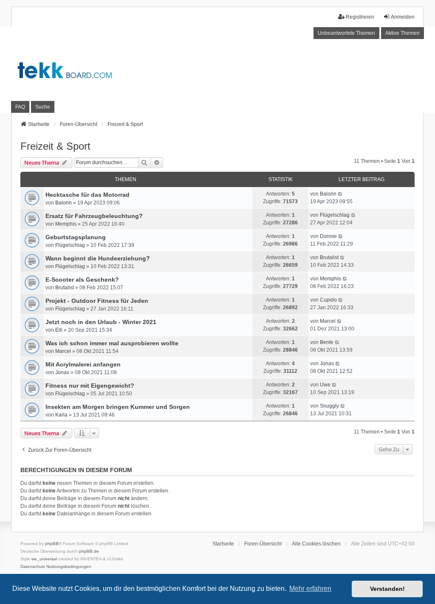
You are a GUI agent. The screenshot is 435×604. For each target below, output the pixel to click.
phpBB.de (89, 551)
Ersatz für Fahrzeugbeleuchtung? (94, 216)
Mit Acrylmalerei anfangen (83, 364)
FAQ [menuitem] (20, 107)
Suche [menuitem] (42, 107)
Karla (61, 415)
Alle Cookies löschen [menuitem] (316, 544)
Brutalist (329, 257)
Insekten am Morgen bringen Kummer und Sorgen (117, 406)
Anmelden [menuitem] (403, 17)
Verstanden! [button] (387, 588)
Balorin (63, 203)
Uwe (325, 385)
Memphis (65, 224)
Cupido (328, 300)
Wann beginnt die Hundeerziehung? (97, 258)
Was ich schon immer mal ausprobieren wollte (111, 343)
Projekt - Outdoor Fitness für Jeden (96, 300)
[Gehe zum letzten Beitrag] (340, 194)
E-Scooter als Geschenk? (82, 279)
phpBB (52, 543)
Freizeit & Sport (55, 146)
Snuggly (329, 406)
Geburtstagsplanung (75, 237)
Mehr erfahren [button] (310, 588)
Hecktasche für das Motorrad (87, 194)
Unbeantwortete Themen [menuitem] (346, 33)
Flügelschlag (335, 215)
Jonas (62, 372)
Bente (326, 342)
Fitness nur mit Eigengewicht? (89, 385)
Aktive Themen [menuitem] (402, 33)
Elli (58, 330)
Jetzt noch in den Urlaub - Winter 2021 (100, 322)
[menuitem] (32, 566)
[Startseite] (217, 69)
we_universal (44, 558)
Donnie (328, 236)
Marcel (328, 321)
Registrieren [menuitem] (360, 17)
